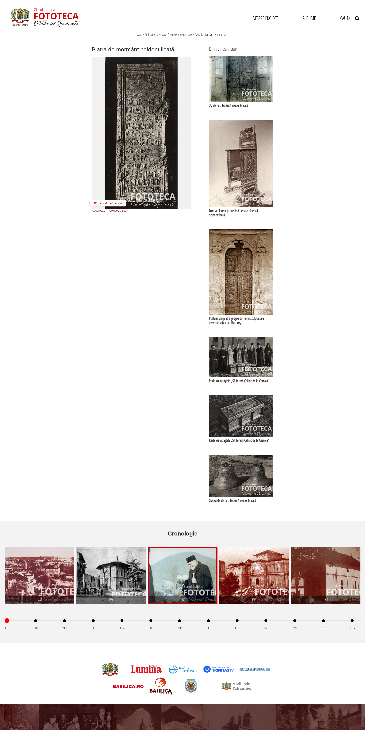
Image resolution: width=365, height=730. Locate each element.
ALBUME (309, 18)
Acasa (140, 34)
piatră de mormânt (118, 211)
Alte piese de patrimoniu (180, 34)
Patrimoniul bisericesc (155, 34)
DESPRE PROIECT (265, 18)
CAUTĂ (347, 18)
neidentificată (98, 211)
